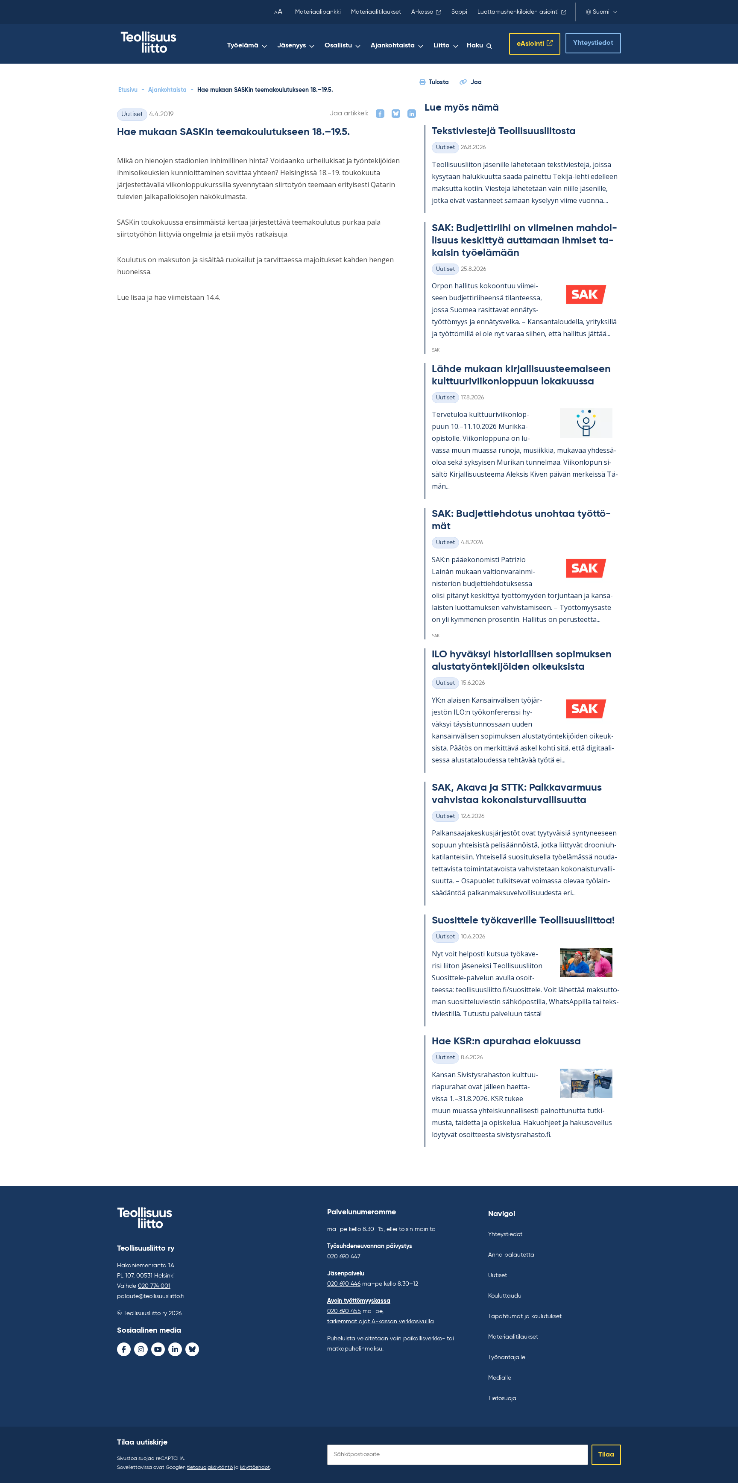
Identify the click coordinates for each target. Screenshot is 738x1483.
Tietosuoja (502, 1398)
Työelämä (242, 45)
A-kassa (422, 12)
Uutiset (132, 114)
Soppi (459, 12)
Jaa (476, 82)
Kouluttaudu (504, 1296)
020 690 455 (344, 1311)
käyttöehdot (255, 1467)
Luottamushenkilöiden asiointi (518, 12)
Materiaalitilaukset (376, 12)
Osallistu (338, 45)
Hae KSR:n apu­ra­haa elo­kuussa (506, 1041)
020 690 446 (343, 1284)
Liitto (441, 45)
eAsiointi (530, 44)
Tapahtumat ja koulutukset (525, 1316)
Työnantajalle (506, 1357)
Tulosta (439, 82)
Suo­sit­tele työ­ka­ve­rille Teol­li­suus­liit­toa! (523, 920)
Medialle (499, 1378)
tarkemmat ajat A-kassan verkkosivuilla (380, 1322)
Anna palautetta (511, 1255)
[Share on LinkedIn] (411, 113)
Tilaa (606, 1454)
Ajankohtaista (393, 45)
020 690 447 (343, 1257)
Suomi (601, 12)
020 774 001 (154, 1286)
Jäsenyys (291, 45)
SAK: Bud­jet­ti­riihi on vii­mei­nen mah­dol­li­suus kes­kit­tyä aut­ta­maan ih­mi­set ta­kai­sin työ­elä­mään (524, 240)
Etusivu (128, 90)
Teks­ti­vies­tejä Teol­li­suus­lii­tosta (504, 131)
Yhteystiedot (593, 43)
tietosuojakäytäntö (210, 1467)
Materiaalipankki (318, 12)
